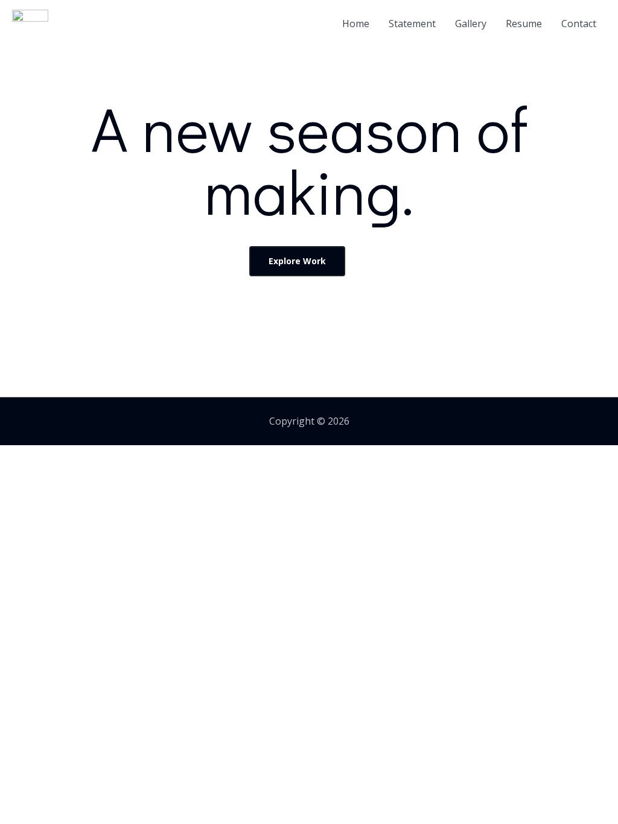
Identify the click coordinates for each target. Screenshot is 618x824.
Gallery (470, 23)
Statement (412, 23)
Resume (524, 23)
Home (355, 23)
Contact (578, 23)
